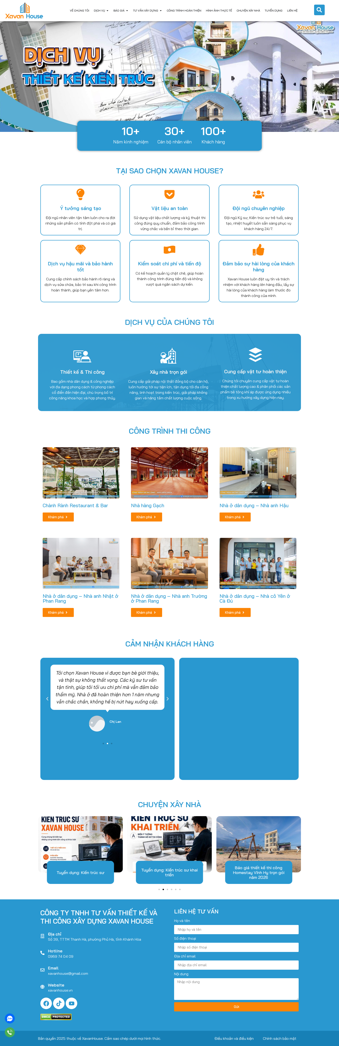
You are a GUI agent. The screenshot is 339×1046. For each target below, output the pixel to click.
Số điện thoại (185, 938)
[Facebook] (46, 1003)
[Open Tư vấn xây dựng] (160, 11)
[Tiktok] (59, 1003)
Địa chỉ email (185, 956)
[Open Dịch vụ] (107, 11)
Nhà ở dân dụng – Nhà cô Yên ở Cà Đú (255, 598)
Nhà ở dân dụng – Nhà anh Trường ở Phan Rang (169, 598)
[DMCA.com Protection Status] (55, 1018)
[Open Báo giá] (127, 11)
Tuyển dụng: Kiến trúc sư (80, 872)
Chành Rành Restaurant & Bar (75, 505)
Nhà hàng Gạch (147, 505)
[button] (5, 76)
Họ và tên (182, 921)
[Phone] (10, 1032)
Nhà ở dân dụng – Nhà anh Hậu (254, 505)
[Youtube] (71, 1003)
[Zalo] (10, 1018)
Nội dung (181, 974)
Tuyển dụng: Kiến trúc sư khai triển (169, 873)
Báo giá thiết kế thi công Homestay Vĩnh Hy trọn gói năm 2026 (258, 872)
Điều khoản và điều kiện (234, 1038)
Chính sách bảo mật (279, 1038)
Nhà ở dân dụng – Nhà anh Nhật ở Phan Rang (80, 598)
